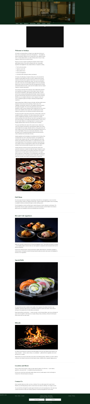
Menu (21, 23)
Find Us (53, 399)
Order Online (36, 399)
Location (43, 23)
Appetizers (26, 23)
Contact (48, 23)
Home (17, 23)
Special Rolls (32, 23)
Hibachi (38, 23)
